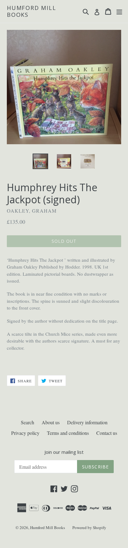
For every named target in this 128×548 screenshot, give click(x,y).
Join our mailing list (64, 452)
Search (27, 422)
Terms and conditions (68, 433)
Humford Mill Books (31, 11)
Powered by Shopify (89, 527)
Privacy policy (25, 433)
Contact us (106, 433)
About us (51, 422)
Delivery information (87, 422)
